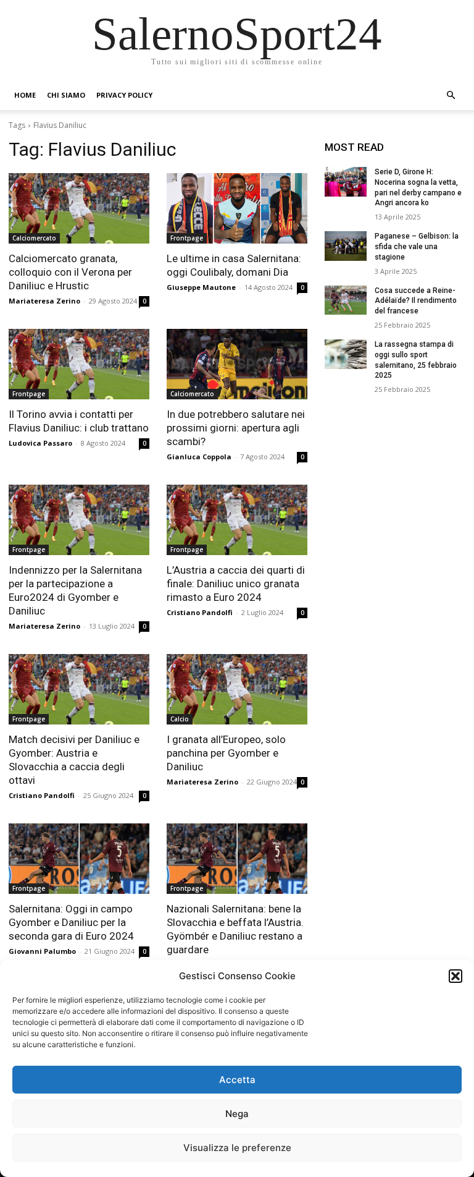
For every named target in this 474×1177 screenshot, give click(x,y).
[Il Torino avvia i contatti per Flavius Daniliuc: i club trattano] (79, 364)
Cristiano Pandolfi (200, 612)
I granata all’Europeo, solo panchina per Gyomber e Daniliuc (226, 753)
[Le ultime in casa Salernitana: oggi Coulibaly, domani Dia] (237, 208)
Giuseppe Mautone (201, 287)
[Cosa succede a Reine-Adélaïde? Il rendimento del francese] (346, 300)
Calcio (179, 719)
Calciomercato (34, 238)
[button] (455, 976)
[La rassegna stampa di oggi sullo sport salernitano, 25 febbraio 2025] (346, 354)
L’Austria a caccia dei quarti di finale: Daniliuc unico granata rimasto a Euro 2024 (236, 583)
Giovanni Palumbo (42, 951)
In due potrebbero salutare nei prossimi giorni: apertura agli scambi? (236, 428)
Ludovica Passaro (40, 443)
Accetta (237, 1080)
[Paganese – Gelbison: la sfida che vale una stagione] (346, 246)
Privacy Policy (124, 95)
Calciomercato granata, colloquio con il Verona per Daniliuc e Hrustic (70, 272)
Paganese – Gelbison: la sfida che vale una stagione (417, 246)
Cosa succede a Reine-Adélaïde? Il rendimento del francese (416, 301)
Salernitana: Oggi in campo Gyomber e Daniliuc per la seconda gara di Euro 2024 (71, 922)
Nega (237, 1114)
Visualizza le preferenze (237, 1148)
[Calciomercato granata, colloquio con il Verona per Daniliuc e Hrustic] (79, 208)
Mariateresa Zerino (44, 300)
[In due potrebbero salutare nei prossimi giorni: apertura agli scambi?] (237, 364)
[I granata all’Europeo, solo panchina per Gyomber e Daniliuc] (237, 689)
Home (25, 95)
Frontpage (186, 238)
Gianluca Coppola (199, 456)
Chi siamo (66, 95)
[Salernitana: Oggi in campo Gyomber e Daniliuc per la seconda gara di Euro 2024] (79, 858)
